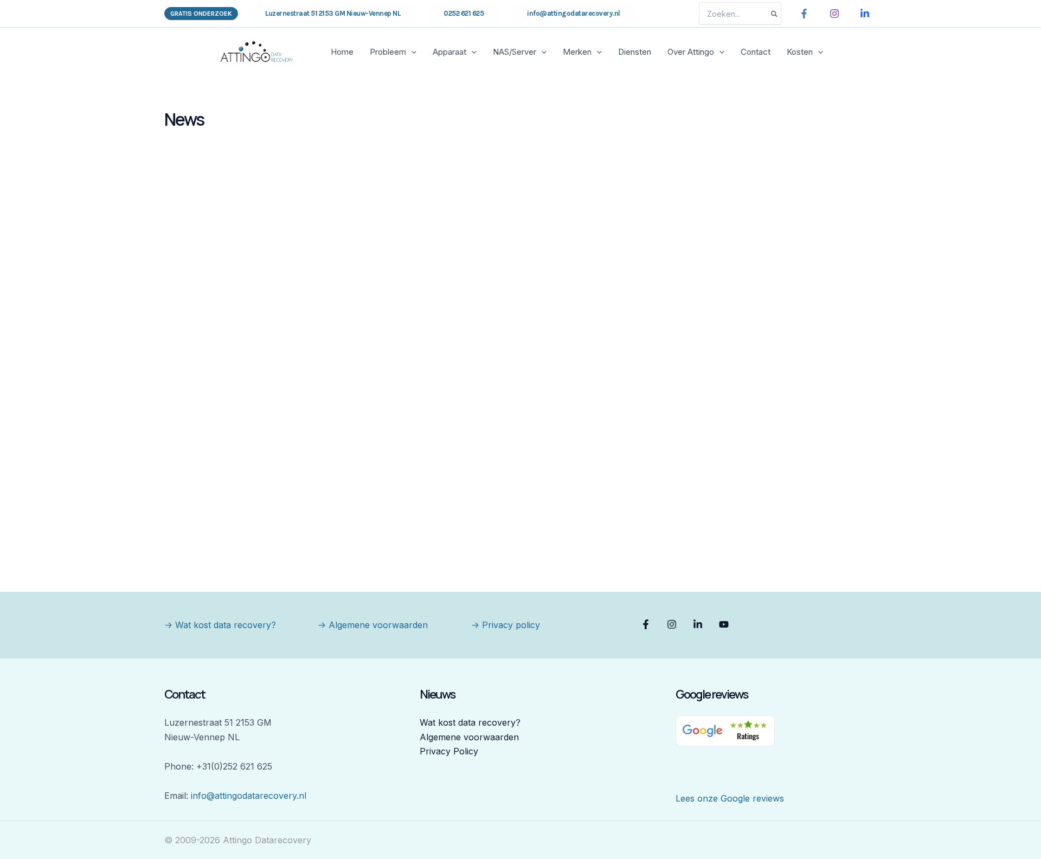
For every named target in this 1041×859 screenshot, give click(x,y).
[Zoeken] (775, 13)
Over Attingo (690, 52)
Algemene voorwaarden (469, 737)
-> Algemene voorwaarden (373, 624)
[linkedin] (699, 624)
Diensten (634, 52)
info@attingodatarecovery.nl (248, 795)
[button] (201, 13)
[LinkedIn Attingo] (865, 13)
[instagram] (673, 624)
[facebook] (647, 624)
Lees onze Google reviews (730, 798)
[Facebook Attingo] (804, 13)
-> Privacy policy (505, 624)
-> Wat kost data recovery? (220, 624)
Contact (755, 52)
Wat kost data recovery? (470, 722)
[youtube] (725, 624)
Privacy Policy (449, 751)
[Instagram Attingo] (834, 13)
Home (342, 52)
